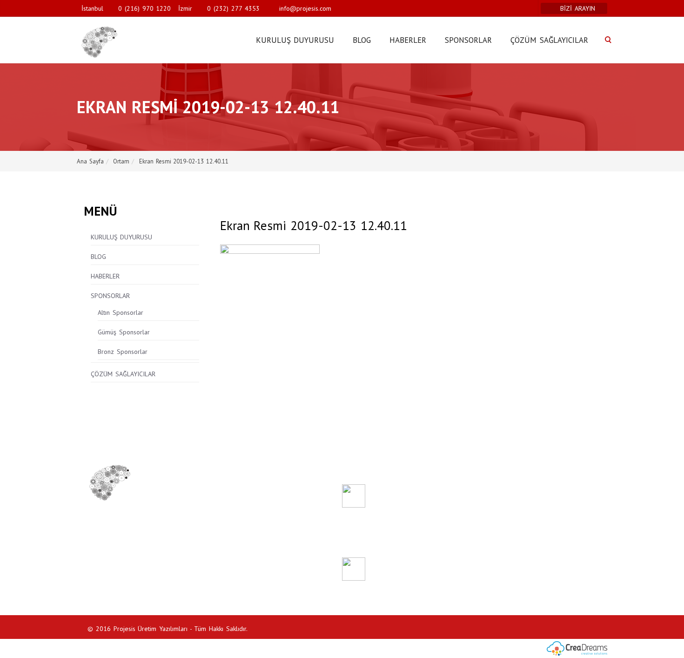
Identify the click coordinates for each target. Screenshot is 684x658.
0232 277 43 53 (108, 544)
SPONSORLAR (468, 40)
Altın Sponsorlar (120, 312)
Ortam (121, 161)
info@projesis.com (303, 8)
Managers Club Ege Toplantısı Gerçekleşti (417, 565)
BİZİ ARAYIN (578, 8)
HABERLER (407, 40)
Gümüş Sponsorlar (124, 332)
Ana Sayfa (90, 161)
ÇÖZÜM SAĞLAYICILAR (549, 40)
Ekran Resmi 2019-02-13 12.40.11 (183, 161)
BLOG (362, 40)
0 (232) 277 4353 (233, 8)
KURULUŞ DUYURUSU (295, 40)
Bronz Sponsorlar (123, 351)
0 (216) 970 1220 (144, 8)
